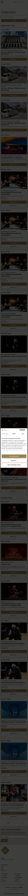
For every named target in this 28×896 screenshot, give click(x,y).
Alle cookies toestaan (14, 456)
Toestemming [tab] (5, 433)
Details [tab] (14, 433)
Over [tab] (23, 433)
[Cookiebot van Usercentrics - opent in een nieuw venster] (21, 430)
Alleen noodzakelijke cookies (14, 464)
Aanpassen (13, 460)
